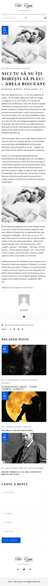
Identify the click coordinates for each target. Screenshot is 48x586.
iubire (23, 325)
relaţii (30, 325)
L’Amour (8, 68)
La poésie (8, 427)
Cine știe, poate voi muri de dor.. (20, 287)
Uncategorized (36, 468)
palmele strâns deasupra (17, 430)
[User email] (24, 317)
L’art (6, 468)
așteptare (9, 325)
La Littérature (11, 380)
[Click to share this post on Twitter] (14, 329)
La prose (24, 380)
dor (17, 325)
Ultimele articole (22, 68)
